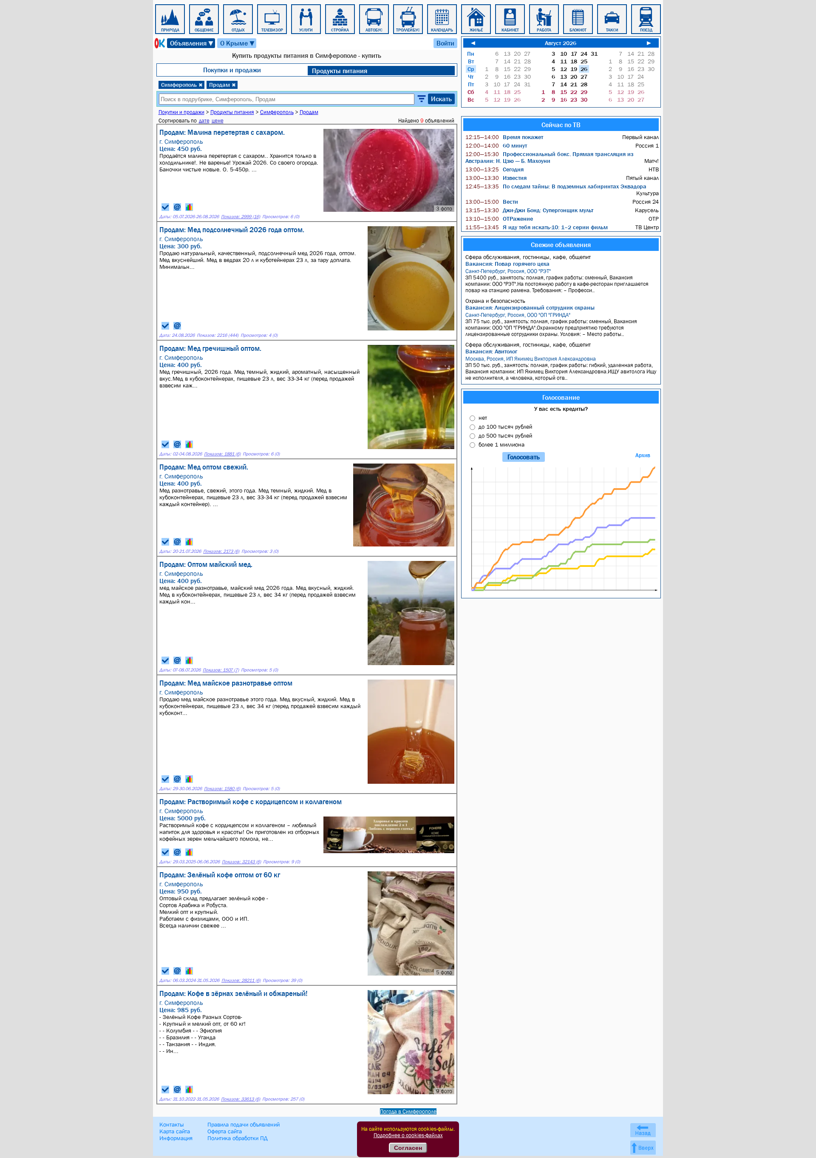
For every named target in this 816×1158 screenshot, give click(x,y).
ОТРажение (499, 218)
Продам (222, 84)
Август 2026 (560, 43)
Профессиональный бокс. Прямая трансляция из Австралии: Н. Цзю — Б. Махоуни (549, 157)
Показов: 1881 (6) (222, 454)
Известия (496, 177)
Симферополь (182, 84)
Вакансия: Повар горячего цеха (507, 263)
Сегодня (494, 169)
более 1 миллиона (501, 444)
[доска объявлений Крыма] (159, 43)
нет (483, 417)
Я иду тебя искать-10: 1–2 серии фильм (536, 227)
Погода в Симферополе (408, 1111)
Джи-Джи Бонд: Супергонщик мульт (529, 210)
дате (204, 120)
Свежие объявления (561, 244)
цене (218, 120)
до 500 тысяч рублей (505, 435)
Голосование (561, 397)
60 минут (496, 145)
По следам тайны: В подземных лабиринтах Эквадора (555, 186)
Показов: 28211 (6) (241, 980)
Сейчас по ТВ (561, 124)
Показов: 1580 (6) (222, 788)
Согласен (408, 1147)
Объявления (192, 43)
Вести (491, 201)
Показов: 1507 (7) (221, 670)
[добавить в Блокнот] (165, 207)
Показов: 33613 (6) (240, 1099)
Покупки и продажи (232, 70)
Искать (441, 98)
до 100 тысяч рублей (505, 426)
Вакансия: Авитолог (491, 351)
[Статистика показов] (189, 207)
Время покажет (504, 137)
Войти (445, 43)
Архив (642, 455)
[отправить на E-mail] (177, 207)
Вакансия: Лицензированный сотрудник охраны (530, 307)
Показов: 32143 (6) (241, 861)
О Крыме (237, 43)
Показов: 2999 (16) (240, 216)
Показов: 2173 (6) (221, 551)
